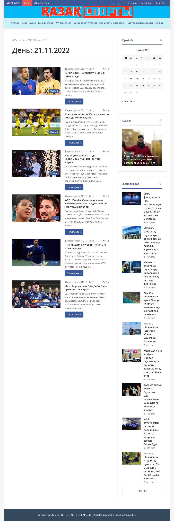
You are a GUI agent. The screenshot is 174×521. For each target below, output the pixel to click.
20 (160, 78)
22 (131, 85)
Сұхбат (159, 22)
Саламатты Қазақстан (112, 22)
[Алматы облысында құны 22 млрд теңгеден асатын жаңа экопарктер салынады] (131, 297)
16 (137, 78)
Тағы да (142, 490)
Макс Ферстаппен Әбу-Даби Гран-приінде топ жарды (86, 287)
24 (142, 85)
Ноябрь (38, 40)
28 (125, 92)
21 (125, 85)
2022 (30, 40)
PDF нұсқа (160, 2)
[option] (142, 147)
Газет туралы (130, 2)
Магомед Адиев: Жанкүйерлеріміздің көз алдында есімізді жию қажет (142, 159)
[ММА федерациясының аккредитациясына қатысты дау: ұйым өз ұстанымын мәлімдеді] (131, 198)
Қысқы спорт (45, 22)
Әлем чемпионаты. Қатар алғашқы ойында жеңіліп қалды (87, 116)
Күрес (32, 22)
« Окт (125, 101)
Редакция (146, 2)
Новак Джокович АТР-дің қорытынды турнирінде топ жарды (82, 159)
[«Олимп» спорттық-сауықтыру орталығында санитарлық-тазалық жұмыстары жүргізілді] (131, 232)
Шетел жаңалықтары (140, 22)
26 (154, 85)
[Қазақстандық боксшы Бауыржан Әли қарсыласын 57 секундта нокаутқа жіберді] (131, 389)
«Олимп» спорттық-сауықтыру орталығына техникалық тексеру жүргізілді (74, 2)
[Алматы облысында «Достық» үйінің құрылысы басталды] (131, 328)
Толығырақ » (74, 101)
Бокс (24, 22)
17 (142, 78)
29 (131, 92)
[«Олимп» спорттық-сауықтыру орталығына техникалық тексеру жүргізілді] (131, 267)
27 (160, 85)
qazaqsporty (73, 68)
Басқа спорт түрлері (85, 22)
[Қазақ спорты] (87, 12)
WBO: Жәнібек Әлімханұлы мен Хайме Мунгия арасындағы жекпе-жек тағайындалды (86, 203)
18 (148, 78)
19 (154, 78)
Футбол (15, 22)
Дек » (132, 101)
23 (137, 85)
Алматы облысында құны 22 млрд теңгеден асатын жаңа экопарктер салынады (152, 303)
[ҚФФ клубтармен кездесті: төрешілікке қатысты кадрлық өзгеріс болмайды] (131, 424)
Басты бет (20, 40)
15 (131, 78)
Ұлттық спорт (63, 22)
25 (148, 85)
